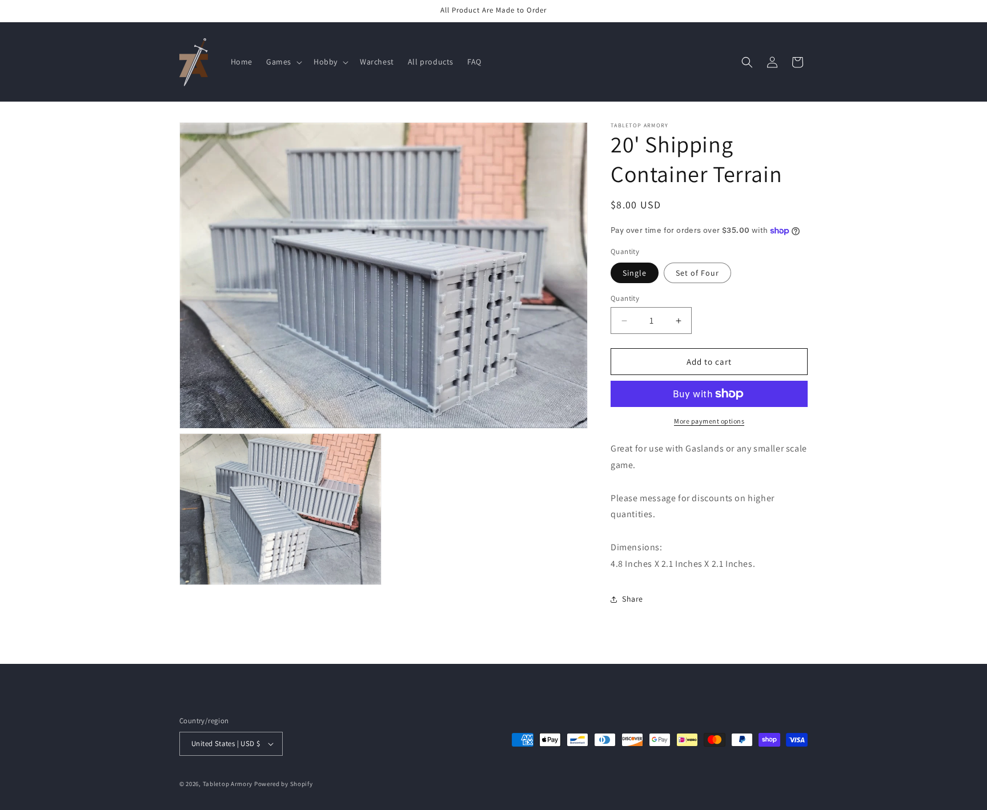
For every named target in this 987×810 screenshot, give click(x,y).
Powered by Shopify (283, 784)
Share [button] (632, 599)
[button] (283, 62)
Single (635, 273)
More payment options (709, 421)
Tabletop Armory (228, 784)
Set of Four (697, 273)
